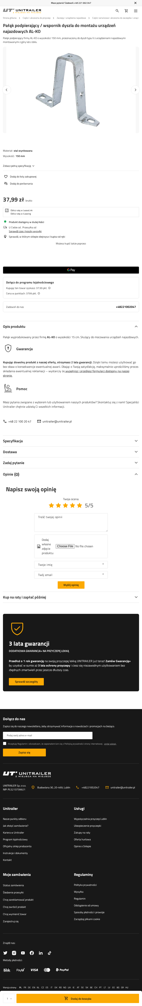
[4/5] (72, 505)
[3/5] (65, 505)
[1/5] (51, 505)
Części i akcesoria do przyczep (36, 18)
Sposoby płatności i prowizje (89, 912)
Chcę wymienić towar (14, 914)
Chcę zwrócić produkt (14, 907)
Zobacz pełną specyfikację (17, 166)
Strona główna (9, 18)
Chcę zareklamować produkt (18, 900)
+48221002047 (126, 307)
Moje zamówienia (17, 874)
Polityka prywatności (85, 885)
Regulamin (80, 898)
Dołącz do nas (14, 718)
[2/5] (58, 505)
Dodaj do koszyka (80, 999)
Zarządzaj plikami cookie (87, 919)
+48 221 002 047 (82, 3)
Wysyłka (78, 892)
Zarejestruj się (10, 921)
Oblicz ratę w (22, 210)
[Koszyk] (126, 11)
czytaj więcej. (110, 743)
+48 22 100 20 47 (19, 421)
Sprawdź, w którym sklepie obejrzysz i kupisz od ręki (37, 237)
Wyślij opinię (71, 585)
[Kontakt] (71, 776)
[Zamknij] (135, 3)
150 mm (20, 156)
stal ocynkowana (23, 151)
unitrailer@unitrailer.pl (57, 421)
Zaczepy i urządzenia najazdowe (71, 18)
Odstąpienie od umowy (86, 905)
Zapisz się (24, 752)
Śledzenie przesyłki (13, 892)
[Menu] (136, 11)
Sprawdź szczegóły (26, 681)
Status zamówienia (13, 885)
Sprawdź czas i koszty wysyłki (25, 231)
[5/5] (79, 505)
